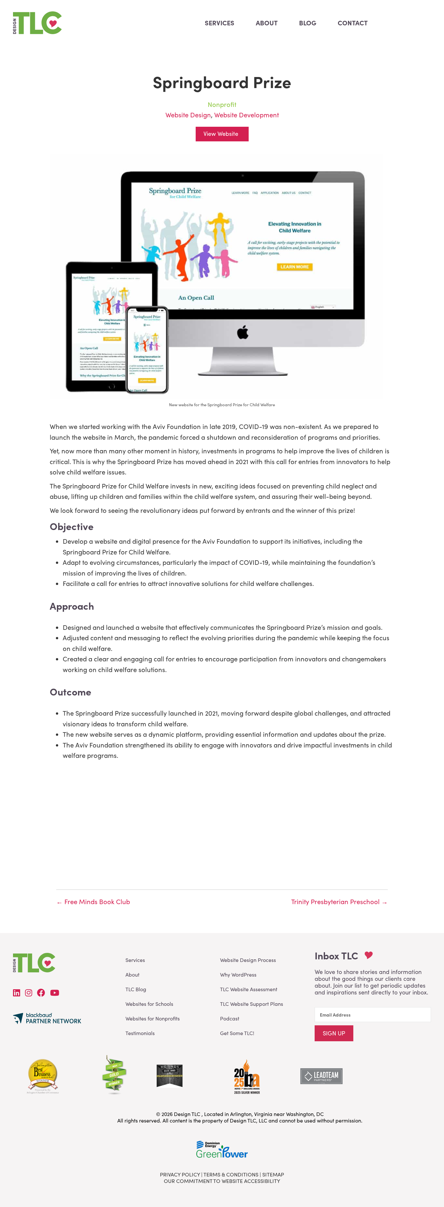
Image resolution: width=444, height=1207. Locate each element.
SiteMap (273, 1174)
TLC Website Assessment (248, 989)
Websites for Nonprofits (152, 1018)
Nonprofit (222, 104)
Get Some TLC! (237, 1033)
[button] (334, 1033)
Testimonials (140, 1033)
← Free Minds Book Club (93, 901)
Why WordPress (238, 974)
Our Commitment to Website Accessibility (222, 1180)
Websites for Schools (149, 1003)
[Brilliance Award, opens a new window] (246, 1075)
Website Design (188, 114)
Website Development (246, 114)
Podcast (229, 1018)
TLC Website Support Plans (251, 1003)
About (132, 974)
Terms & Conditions (230, 1174)
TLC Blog (135, 989)
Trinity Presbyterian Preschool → (339, 901)
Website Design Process (248, 959)
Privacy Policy (180, 1174)
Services (135, 959)
